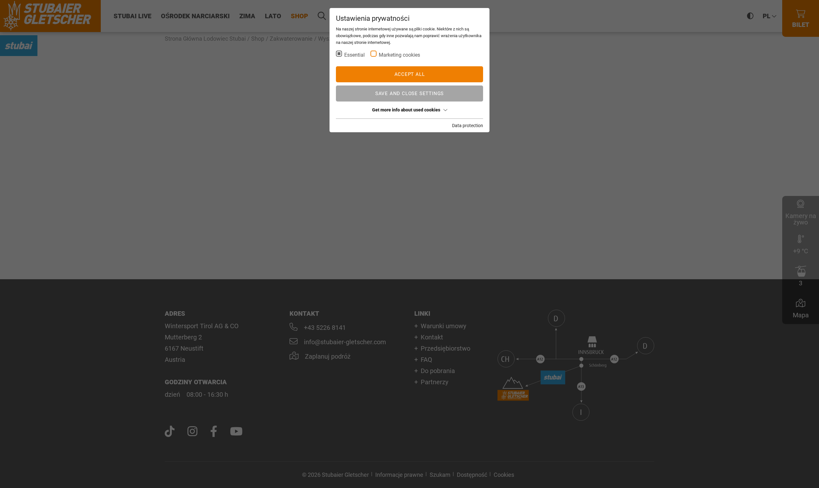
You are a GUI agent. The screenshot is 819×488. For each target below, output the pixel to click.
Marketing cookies (399, 55)
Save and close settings (409, 93)
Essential (354, 55)
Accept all (409, 74)
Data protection (467, 125)
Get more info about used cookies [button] (406, 109)
